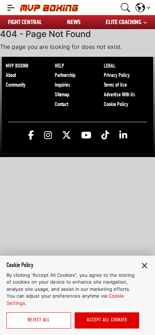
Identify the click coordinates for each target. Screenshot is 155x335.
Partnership (65, 76)
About (11, 76)
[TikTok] (105, 135)
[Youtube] (86, 135)
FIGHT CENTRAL (25, 22)
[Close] (145, 266)
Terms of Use (115, 85)
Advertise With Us (119, 95)
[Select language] (143, 7)
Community (16, 85)
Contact (61, 105)
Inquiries (62, 85)
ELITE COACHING (123, 22)
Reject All (39, 320)
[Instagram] (48, 135)
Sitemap (62, 95)
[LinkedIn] (123, 135)
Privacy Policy (117, 76)
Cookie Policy (116, 105)
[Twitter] (66, 135)
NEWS (73, 22)
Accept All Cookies (107, 320)
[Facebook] (31, 135)
